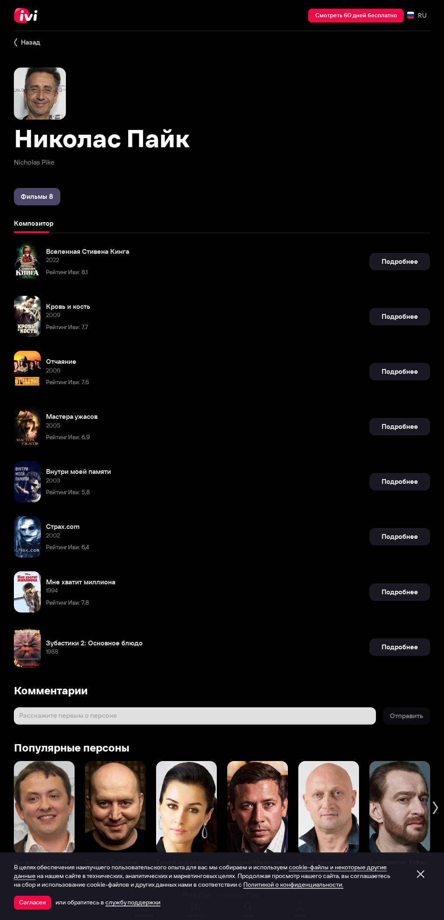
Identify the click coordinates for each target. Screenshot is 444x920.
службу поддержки (132, 902)
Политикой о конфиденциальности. (293, 884)
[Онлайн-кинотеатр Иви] (28, 15)
